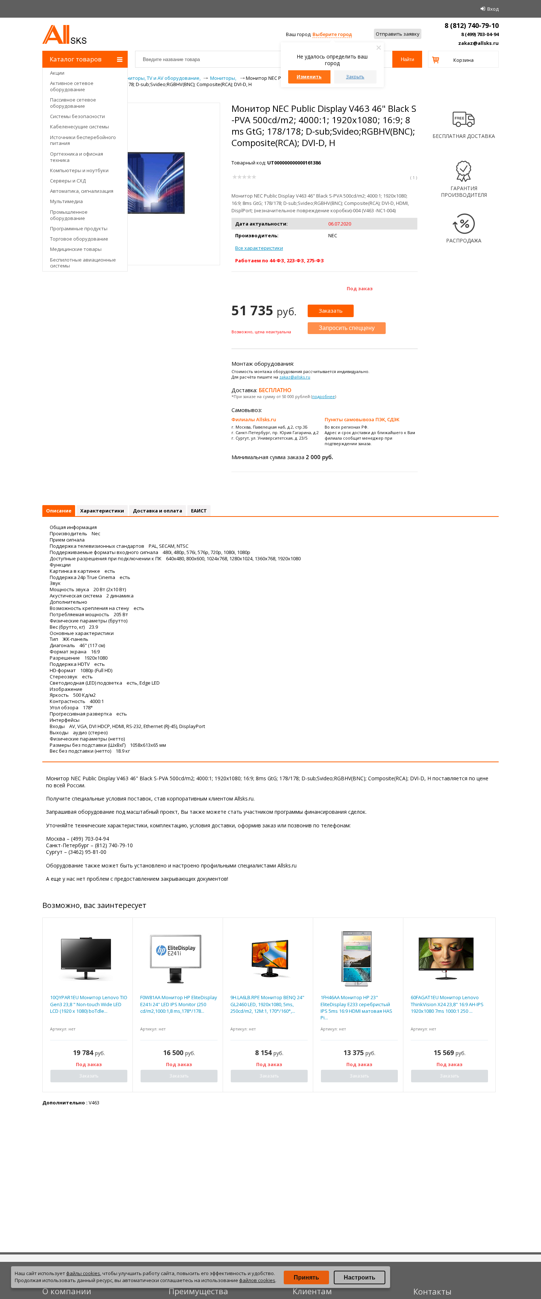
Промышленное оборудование (69, 215)
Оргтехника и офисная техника (76, 156)
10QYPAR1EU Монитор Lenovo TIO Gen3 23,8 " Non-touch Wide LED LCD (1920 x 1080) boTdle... (88, 1004)
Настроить (359, 1277)
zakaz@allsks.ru (478, 43)
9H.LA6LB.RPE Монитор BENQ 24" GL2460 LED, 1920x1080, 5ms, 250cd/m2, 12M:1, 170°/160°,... (267, 1004)
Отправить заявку (398, 34)
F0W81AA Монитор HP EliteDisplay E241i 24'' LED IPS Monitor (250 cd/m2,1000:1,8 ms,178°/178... (178, 1004)
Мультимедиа (66, 201)
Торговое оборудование (79, 238)
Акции (57, 73)
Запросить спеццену (347, 328)
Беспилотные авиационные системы (83, 262)
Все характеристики (259, 248)
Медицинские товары (76, 249)
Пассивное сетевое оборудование (73, 102)
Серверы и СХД (68, 180)
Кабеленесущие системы (79, 126)
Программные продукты (78, 228)
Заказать (331, 310)
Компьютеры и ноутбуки (79, 170)
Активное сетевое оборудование (71, 86)
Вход (493, 9)
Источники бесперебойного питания (83, 140)
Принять (306, 1277)
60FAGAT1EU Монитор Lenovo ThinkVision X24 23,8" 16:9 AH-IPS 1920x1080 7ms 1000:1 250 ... (447, 1004)
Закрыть (355, 77)
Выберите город (332, 34)
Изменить (309, 77)
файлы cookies (83, 1273)
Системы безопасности (77, 116)
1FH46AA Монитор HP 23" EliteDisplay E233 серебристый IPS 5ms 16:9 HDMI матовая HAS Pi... (356, 1007)
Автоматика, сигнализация (81, 191)
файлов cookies (257, 1280)
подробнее (323, 396)
